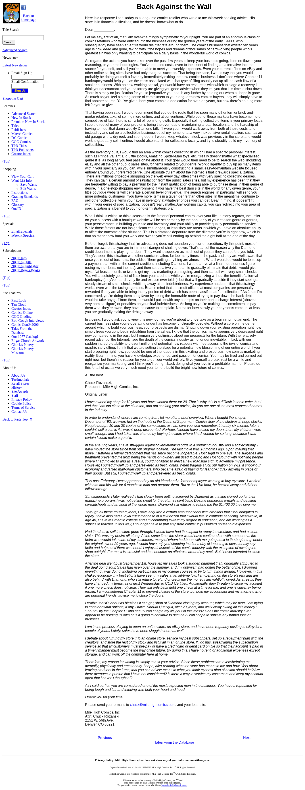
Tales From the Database (174, 742)
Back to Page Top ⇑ (17, 419)
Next (247, 738)
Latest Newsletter (14, 65)
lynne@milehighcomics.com (174, 785)
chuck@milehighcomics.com (152, 705)
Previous (105, 738)
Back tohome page (28, 18)
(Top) (6, 161)
